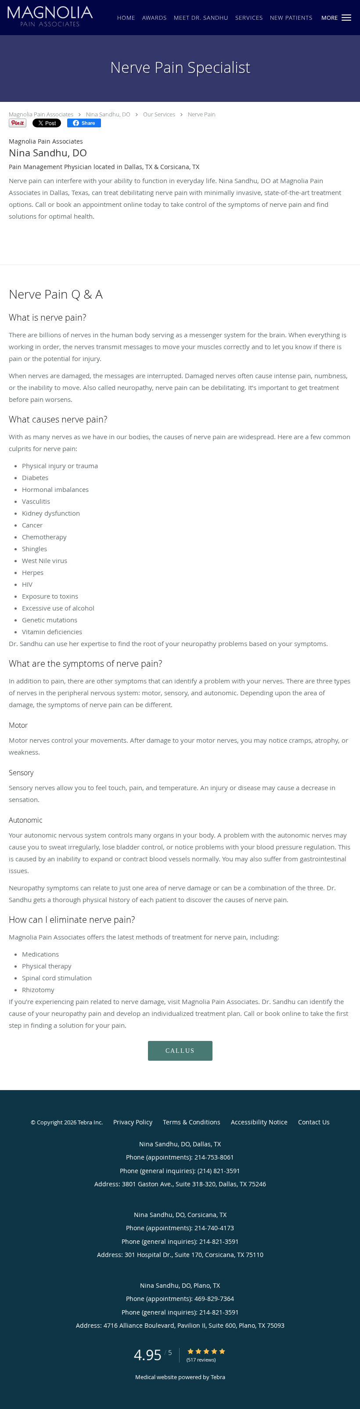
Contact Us (314, 1122)
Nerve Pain (202, 114)
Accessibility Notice (259, 1122)
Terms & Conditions (191, 1122)
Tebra (218, 1377)
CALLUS (180, 1051)
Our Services (159, 114)
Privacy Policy (132, 1122)
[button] (346, 17)
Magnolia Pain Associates (41, 114)
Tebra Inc (89, 1122)
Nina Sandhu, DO (108, 114)
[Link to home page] (48, 16)
